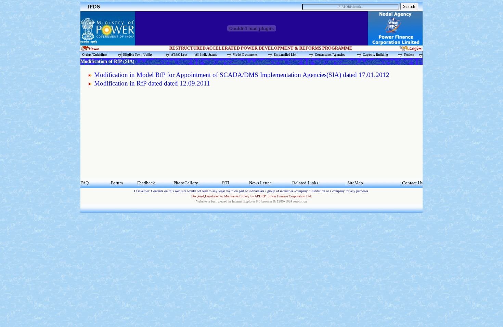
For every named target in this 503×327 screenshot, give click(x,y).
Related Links (305, 182)
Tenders (409, 54)
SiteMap (355, 182)
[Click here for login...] (411, 49)
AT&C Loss (179, 54)
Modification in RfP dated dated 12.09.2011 (152, 83)
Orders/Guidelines (94, 54)
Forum (117, 182)
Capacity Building (375, 54)
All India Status (206, 54)
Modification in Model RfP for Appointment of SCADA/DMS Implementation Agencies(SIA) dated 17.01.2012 (241, 74)
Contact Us (412, 182)
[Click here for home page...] (90, 49)
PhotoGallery (185, 182)
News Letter (260, 182)
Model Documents (245, 54)
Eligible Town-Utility (138, 54)
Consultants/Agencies (330, 54)
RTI (225, 182)
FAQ (84, 182)
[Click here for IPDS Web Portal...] (93, 8)
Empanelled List (285, 54)
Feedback (146, 182)
